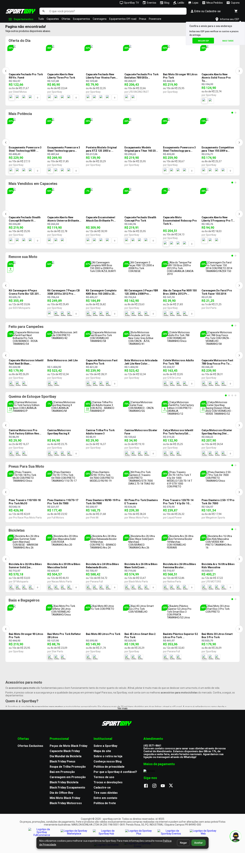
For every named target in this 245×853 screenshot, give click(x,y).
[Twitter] (173, 786)
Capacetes (53, 18)
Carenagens (100, 18)
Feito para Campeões (26, 326)
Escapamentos (81, 18)
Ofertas (66, 18)
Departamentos (23, 19)
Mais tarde (228, 41)
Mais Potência (20, 114)
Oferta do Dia (19, 40)
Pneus (142, 18)
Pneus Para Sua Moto (26, 466)
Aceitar (198, 842)
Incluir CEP (203, 41)
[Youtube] (164, 786)
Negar (183, 842)
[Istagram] (156, 786)
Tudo (41, 18)
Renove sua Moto (23, 257)
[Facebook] (147, 786)
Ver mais (122, 708)
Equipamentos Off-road (122, 18)
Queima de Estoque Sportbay (32, 396)
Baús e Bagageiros (24, 600)
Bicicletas (17, 530)
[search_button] (43, 11)
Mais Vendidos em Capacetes (33, 183)
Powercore (155, 18)
